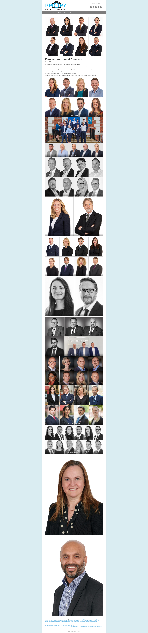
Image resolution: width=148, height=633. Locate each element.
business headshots (61, 620)
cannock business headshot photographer (72, 620)
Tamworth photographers (84, 621)
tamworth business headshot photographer (58, 621)
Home (47, 12)
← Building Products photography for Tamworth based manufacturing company (59, 625)
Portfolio (59, 12)
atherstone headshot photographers (93, 619)
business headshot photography (51, 620)
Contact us (66, 12)
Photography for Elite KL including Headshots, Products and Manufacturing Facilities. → (87, 626)
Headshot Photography (61, 619)
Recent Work (53, 12)
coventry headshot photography (86, 620)
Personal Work (72, 12)
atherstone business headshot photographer (78, 619)
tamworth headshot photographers (72, 621)
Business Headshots (52, 619)
